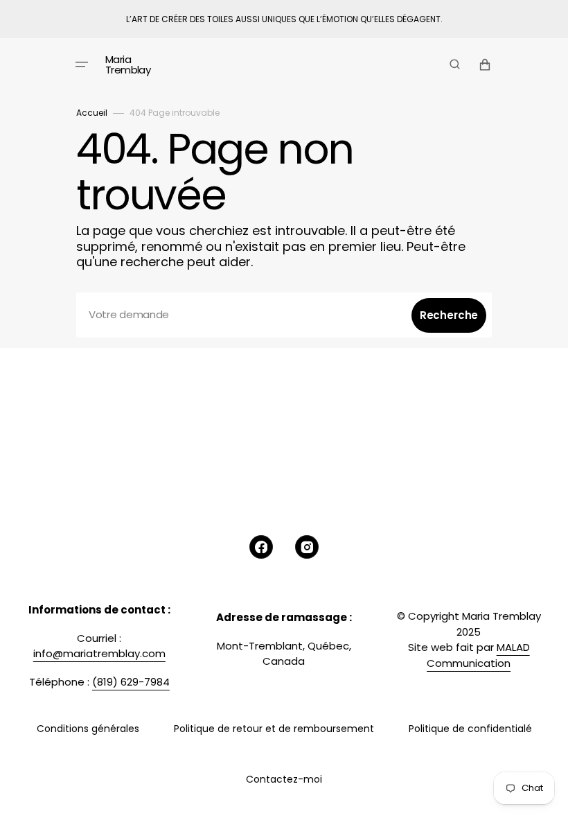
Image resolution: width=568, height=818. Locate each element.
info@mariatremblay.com (99, 653)
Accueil (91, 113)
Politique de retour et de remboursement (274, 729)
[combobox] (284, 315)
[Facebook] (261, 547)
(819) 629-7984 (131, 682)
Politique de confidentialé (470, 729)
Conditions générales (88, 729)
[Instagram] (307, 547)
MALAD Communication (478, 655)
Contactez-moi (284, 779)
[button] (81, 64)
